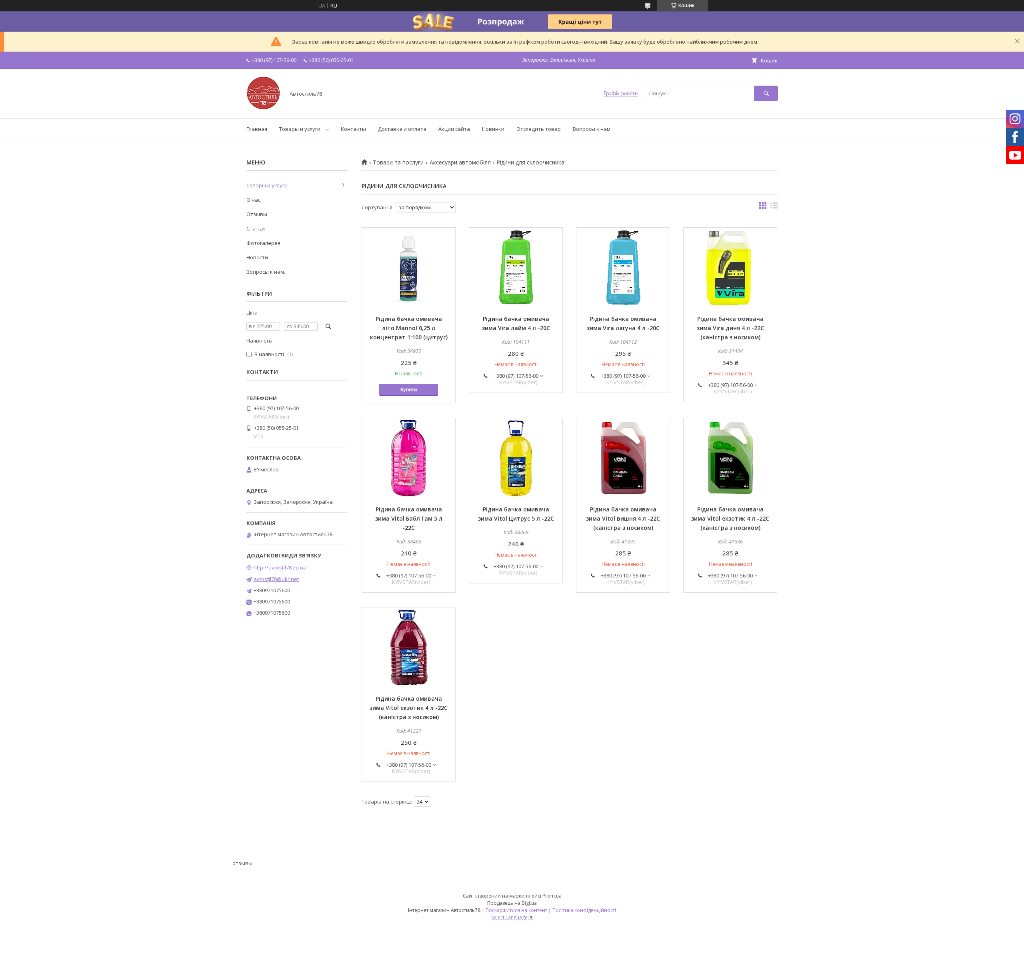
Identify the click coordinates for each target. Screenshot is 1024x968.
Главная (256, 128)
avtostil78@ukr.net (276, 579)
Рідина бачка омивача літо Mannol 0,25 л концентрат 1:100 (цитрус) (409, 328)
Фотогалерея (263, 243)
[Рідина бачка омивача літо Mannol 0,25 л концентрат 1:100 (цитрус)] (408, 268)
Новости (257, 257)
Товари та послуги (398, 162)
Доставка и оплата (402, 128)
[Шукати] (766, 93)
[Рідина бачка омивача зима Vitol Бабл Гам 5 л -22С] (408, 458)
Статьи (255, 228)
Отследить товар (538, 128)
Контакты (353, 128)
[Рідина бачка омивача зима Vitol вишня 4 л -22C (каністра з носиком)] (623, 458)
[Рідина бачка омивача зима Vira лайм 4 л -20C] (515, 268)
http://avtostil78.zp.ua (280, 567)
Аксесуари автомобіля (460, 162)
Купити (408, 390)
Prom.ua (552, 895)
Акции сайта (454, 128)
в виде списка (774, 207)
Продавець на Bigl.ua (512, 903)
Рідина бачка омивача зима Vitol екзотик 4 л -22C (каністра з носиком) (730, 518)
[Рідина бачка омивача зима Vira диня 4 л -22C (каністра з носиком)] (730, 268)
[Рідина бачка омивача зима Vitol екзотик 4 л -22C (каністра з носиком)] (730, 458)
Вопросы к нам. (592, 128)
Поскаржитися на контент (516, 910)
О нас (253, 199)
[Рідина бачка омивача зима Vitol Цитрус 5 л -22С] (515, 458)
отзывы (242, 863)
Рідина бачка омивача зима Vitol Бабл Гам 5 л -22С (408, 518)
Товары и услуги (299, 128)
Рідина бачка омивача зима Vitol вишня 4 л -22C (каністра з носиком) (623, 518)
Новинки (493, 128)
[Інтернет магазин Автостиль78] (263, 108)
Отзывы (256, 214)
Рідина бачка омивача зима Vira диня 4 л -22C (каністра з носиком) (730, 328)
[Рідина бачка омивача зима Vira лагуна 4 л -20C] (623, 268)
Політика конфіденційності (584, 910)
